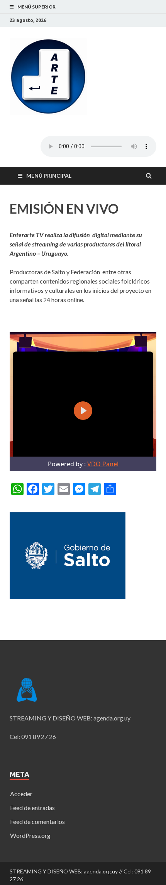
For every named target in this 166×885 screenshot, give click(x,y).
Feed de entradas (32, 807)
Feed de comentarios (37, 821)
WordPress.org (30, 835)
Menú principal (48, 175)
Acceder (21, 793)
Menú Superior (36, 7)
